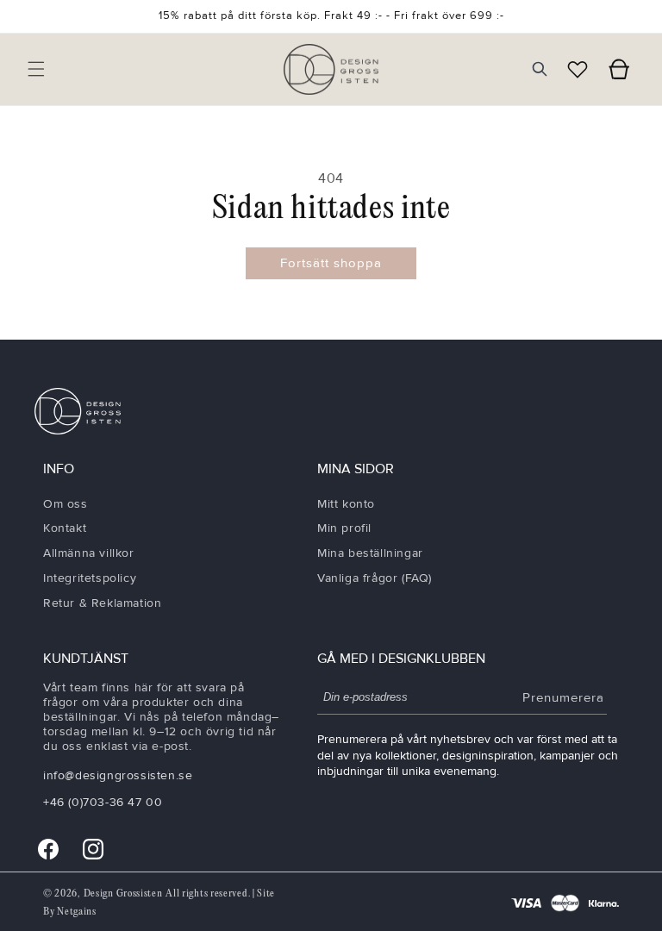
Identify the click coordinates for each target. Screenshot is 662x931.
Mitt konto (346, 504)
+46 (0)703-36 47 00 (102, 802)
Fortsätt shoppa (331, 263)
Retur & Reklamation (102, 603)
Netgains (77, 911)
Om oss (65, 504)
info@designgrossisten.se (117, 775)
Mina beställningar (370, 553)
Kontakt (64, 528)
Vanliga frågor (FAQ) (374, 578)
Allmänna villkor (88, 553)
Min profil (344, 528)
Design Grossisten (123, 893)
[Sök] (540, 69)
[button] (36, 69)
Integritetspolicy (89, 578)
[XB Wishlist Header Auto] (577, 69)
